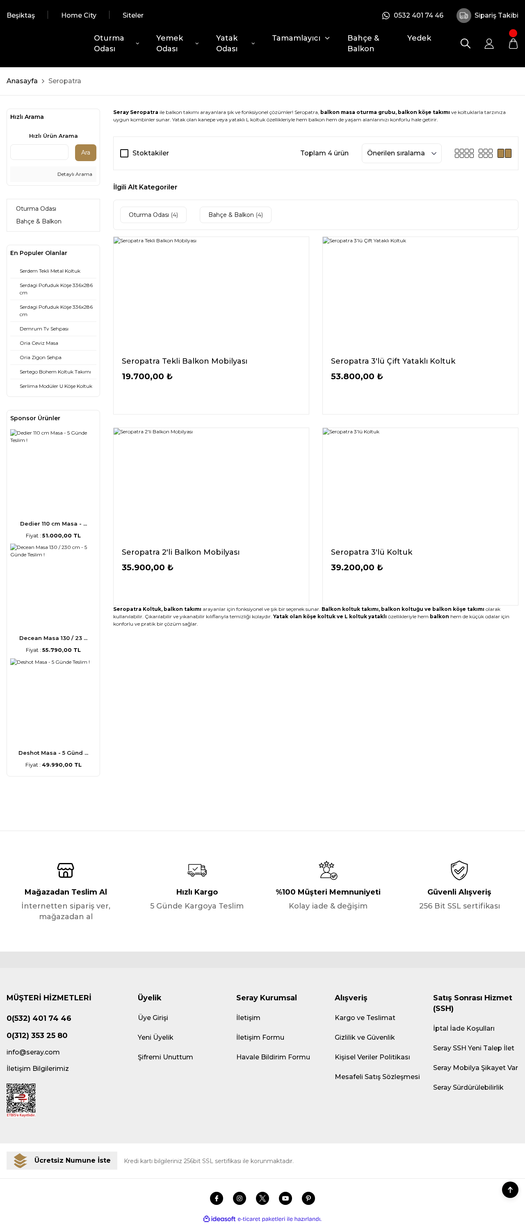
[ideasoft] (219, 1219)
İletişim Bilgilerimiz (38, 1068)
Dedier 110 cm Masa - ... (53, 523)
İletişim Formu (260, 1037)
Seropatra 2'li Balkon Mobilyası (181, 552)
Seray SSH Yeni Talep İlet (473, 1048)
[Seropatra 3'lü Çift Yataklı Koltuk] (420, 293)
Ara (85, 152)
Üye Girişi (153, 1018)
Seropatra (64, 81)
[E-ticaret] (261, 1219)
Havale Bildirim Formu (273, 1057)
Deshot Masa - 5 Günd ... (53, 752)
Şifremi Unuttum (165, 1057)
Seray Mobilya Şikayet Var (475, 1068)
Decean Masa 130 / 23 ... (53, 638)
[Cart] (513, 43)
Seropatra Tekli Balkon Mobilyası (184, 361)
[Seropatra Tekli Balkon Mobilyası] (211, 293)
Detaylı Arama (74, 174)
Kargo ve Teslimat (365, 1018)
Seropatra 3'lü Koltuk (371, 552)
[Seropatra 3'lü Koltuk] (420, 484)
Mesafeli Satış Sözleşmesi (377, 1077)
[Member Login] (489, 43)
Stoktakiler (150, 153)
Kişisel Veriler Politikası (372, 1057)
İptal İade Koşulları (464, 1028)
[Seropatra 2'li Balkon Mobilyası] (211, 484)
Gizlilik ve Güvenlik (365, 1037)
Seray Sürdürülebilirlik (468, 1087)
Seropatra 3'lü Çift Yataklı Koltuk (393, 361)
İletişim (248, 1018)
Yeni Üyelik (155, 1037)
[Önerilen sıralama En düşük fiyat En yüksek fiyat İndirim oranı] (402, 153)
